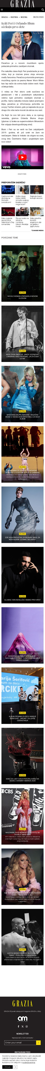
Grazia (4, 17)
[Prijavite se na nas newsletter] (38, 1042)
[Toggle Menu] (2, 9)
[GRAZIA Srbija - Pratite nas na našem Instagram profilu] (27, 1026)
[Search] (43, 10)
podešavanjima (28, 1062)
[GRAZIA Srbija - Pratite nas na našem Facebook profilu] (18, 1026)
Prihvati (7, 1067)
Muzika (24, 17)
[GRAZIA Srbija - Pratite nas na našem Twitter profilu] (22, 1026)
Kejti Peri (22, 174)
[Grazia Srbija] (22, 1003)
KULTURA (14, 17)
